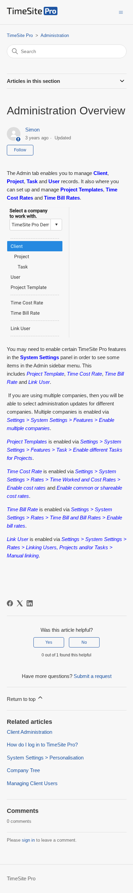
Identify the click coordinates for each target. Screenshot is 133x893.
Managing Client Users (32, 783)
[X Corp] (20, 603)
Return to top (22, 699)
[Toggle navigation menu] (121, 12)
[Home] (32, 13)
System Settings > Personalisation (45, 757)
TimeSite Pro (20, 35)
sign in (28, 840)
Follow (20, 150)
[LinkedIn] (30, 603)
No (84, 642)
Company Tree (23, 770)
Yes (48, 642)
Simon (32, 130)
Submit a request (93, 676)
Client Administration (29, 732)
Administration (55, 35)
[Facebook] (10, 603)
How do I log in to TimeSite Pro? (42, 744)
